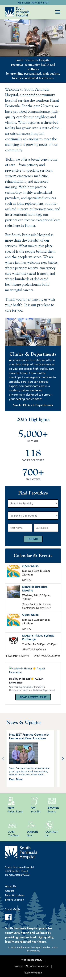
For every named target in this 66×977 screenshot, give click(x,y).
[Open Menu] (57, 12)
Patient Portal (15, 809)
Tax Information (33, 972)
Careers (9, 890)
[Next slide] (62, 758)
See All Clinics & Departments (33, 405)
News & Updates (15, 895)
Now (32, 833)
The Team (13, 833)
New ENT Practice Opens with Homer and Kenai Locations (29, 736)
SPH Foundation (14, 899)
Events (53, 809)
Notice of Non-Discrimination (31, 966)
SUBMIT (33, 538)
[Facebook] (33, 917)
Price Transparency (31, 959)
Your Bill (35, 809)
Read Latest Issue (33, 697)
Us (51, 833)
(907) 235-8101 (39, 2)
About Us (10, 886)
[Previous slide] (3, 758)
